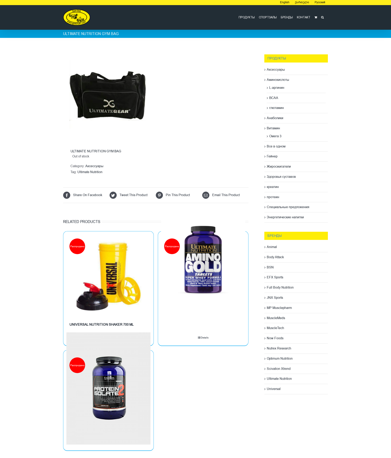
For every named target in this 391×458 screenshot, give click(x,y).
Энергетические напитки (285, 217)
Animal (272, 247)
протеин (273, 197)
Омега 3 (275, 136)
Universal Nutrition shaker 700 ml (101, 324)
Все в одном (276, 146)
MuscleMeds (276, 318)
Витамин (273, 128)
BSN (270, 267)
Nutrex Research (279, 348)
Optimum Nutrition (280, 358)
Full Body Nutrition (280, 287)
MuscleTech (275, 328)
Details (205, 337)
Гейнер (272, 156)
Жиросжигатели (279, 166)
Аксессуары (94, 166)
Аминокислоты (278, 80)
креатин (273, 187)
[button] (322, 17)
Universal (274, 389)
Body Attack (275, 257)
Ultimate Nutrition (89, 172)
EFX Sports (275, 277)
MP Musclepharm (279, 308)
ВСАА (273, 98)
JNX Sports (275, 297)
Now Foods (275, 338)
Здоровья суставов (281, 177)
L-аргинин (276, 88)
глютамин (276, 108)
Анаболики (275, 118)
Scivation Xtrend (279, 369)
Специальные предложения (288, 207)
